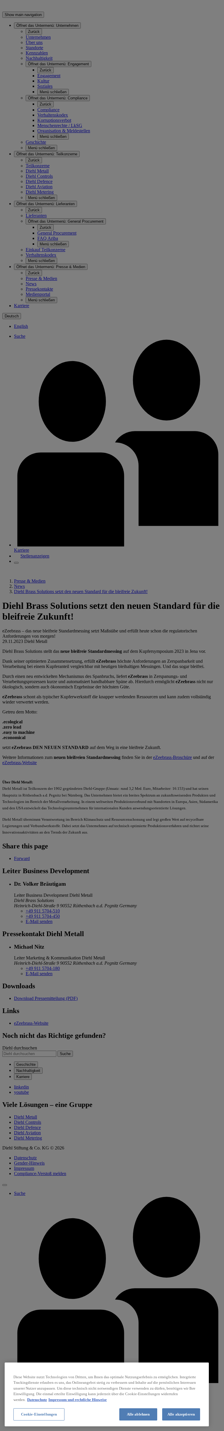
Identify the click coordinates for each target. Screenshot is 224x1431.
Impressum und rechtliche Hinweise (77, 1399)
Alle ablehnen (138, 1414)
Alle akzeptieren (181, 1414)
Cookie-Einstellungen (39, 1414)
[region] (107, 1394)
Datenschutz (37, 1399)
